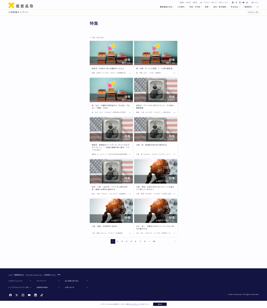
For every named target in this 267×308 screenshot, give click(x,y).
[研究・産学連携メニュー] (227, 7)
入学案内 (181, 7)
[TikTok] (247, 2)
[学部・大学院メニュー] (201, 7)
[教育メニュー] (210, 7)
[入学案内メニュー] (186, 7)
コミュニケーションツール (34, 274)
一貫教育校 (247, 7)
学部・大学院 (194, 7)
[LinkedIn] (35, 295)
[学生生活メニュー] (239, 7)
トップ (11, 274)
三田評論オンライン (50, 274)
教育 (207, 7)
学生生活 (234, 7)
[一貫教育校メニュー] (253, 7)
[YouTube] (243, 2)
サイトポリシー (135, 304)
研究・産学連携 (219, 7)
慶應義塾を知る (166, 7)
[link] (92, 241)
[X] (236, 2)
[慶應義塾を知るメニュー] (174, 7)
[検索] (257, 7)
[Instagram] (240, 2)
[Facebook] (232, 2)
